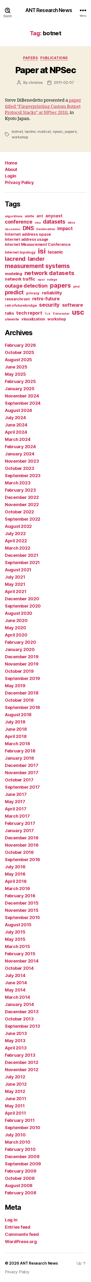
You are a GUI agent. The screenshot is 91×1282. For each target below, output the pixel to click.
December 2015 (22, 903)
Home (11, 162)
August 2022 (18, 526)
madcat (44, 131)
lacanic (55, 252)
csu (38, 222)
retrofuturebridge (21, 305)
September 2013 (22, 1026)
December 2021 (21, 555)
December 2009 (22, 1156)
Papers (30, 58)
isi (41, 251)
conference (18, 222)
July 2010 (15, 1134)
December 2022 (22, 497)
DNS (28, 228)
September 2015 (22, 917)
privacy (33, 293)
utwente (12, 319)
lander (30, 131)
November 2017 (21, 772)
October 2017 (19, 779)
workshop (20, 137)
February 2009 (20, 1171)
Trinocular (60, 313)
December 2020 (22, 598)
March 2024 (17, 439)
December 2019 (22, 656)
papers (70, 131)
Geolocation (45, 229)
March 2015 (17, 946)
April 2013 (15, 1047)
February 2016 (20, 895)
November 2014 (22, 960)
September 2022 (22, 519)
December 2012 (21, 1062)
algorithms (13, 216)
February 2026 (20, 345)
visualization (33, 319)
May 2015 (15, 939)
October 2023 (19, 468)
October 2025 (19, 352)
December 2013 (22, 1011)
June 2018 (16, 729)
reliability (52, 292)
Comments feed (22, 1234)
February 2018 (20, 750)
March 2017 (17, 816)
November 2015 (22, 910)
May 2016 (15, 874)
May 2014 (15, 989)
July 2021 (15, 577)
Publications (54, 58)
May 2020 (15, 627)
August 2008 (19, 1185)
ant (39, 215)
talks (9, 313)
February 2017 (20, 823)
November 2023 (22, 461)
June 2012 (16, 1084)
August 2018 (18, 714)
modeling (13, 273)
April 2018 (15, 736)
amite (29, 216)
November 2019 (22, 663)
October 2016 (19, 852)
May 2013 (15, 1040)
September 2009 (23, 1163)
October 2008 (20, 1178)
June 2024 (16, 424)
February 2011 (20, 1120)
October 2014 (19, 968)
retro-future (46, 299)
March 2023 (17, 482)
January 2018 (19, 758)
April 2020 (16, 634)
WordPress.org (21, 1241)
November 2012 (21, 1069)
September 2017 (22, 787)
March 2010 (17, 1142)
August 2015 (18, 924)
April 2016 (15, 881)
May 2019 (15, 685)
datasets (54, 221)
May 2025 (15, 374)
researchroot (17, 299)
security (49, 305)
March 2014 (17, 997)
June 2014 (16, 982)
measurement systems (37, 265)
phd (76, 286)
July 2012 (15, 1076)
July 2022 (15, 533)
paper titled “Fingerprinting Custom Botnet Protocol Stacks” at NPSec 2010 (43, 106)
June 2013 (16, 1033)
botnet (17, 131)
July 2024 (15, 417)
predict (14, 292)
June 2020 (16, 620)
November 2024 (22, 395)
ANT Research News (48, 10)
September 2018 (22, 707)
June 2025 (16, 366)
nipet (41, 279)
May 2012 (15, 1091)
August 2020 (18, 613)
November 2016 (22, 845)
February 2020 (20, 642)
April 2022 (16, 540)
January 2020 (20, 649)
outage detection (26, 286)
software (72, 305)
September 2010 (22, 1127)
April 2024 (16, 432)
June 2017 (16, 794)
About (11, 169)
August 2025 (18, 359)
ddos (71, 222)
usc (78, 312)
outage (52, 279)
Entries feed (17, 1227)
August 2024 (18, 410)
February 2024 (20, 446)
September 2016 (22, 859)
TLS (47, 313)
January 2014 (19, 1004)
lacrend (15, 258)
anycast (53, 215)
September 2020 (23, 606)
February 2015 (20, 953)
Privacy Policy (19, 182)
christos (35, 82)
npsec (58, 131)
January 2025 (19, 388)
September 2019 (22, 678)
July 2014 (15, 975)
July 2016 (15, 866)
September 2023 (23, 475)
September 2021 (22, 562)
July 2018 (15, 721)
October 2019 (19, 671)
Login (10, 175)
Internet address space (28, 234)
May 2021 (15, 584)
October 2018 (19, 700)
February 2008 (20, 1192)
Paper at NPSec (45, 70)
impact (65, 228)
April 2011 (15, 1113)
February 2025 (20, 381)
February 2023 (20, 490)
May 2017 (15, 801)
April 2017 (15, 808)
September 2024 (23, 403)
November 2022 (22, 504)
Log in (11, 1219)
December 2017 (21, 765)
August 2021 (18, 569)
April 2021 (15, 591)
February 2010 (20, 1149)
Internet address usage (26, 239)
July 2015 (15, 932)
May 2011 (15, 1105)
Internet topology (20, 252)
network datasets (49, 272)
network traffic (20, 279)
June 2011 (15, 1098)
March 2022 (17, 548)
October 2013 (19, 1018)
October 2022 (19, 511)
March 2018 (17, 743)
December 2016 (22, 837)
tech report (29, 313)
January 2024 (19, 453)
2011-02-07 (64, 82)
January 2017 (19, 830)
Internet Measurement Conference (38, 244)
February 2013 (20, 1055)
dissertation (12, 229)
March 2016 (17, 888)
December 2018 (22, 692)
